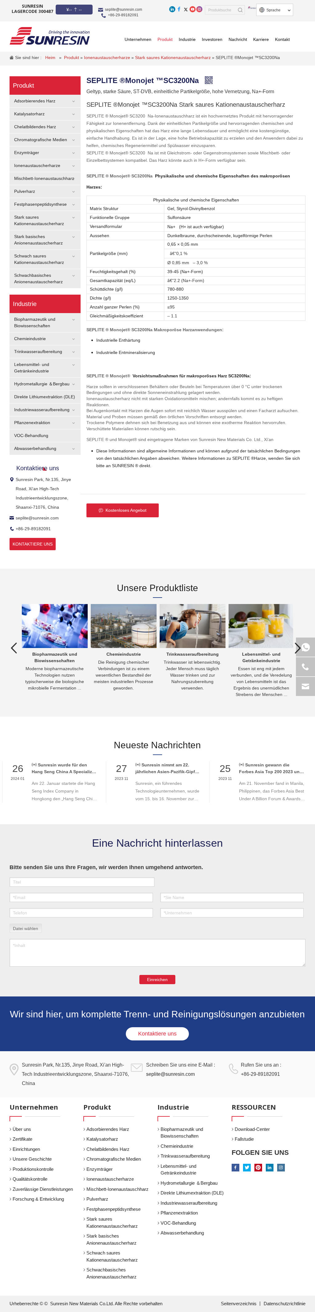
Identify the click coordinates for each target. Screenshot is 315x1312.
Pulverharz (24, 191)
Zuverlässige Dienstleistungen (43, 1189)
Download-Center (252, 1129)
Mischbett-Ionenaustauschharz (44, 178)
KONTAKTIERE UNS (33, 544)
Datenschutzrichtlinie (284, 1303)
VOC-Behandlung (31, 435)
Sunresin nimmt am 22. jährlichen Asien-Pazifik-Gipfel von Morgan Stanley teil (167, 768)
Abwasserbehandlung (35, 448)
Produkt (72, 57)
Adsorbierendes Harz (34, 100)
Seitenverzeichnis (239, 1303)
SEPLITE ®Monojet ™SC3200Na (248, 57)
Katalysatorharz (29, 113)
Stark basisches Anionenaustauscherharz (111, 1239)
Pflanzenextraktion (32, 422)
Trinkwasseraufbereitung (38, 351)
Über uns (22, 1129)
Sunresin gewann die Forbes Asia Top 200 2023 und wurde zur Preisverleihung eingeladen (270, 768)
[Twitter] (186, 9)
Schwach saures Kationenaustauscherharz (112, 1256)
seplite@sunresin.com (123, 9)
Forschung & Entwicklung (38, 1199)
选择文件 (25, 927)
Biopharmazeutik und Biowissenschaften (182, 1133)
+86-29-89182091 (123, 15)
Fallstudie (244, 1139)
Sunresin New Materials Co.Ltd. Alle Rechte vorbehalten (106, 1303)
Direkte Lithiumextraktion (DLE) (44, 396)
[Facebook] (179, 9)
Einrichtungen (26, 1149)
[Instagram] (199, 9)
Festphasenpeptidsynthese (40, 204)
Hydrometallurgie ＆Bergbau (42, 383)
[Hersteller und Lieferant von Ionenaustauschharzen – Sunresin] (50, 36)
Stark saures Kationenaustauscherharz (173, 57)
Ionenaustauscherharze (107, 57)
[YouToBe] (192, 9)
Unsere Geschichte (32, 1159)
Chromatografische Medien (40, 139)
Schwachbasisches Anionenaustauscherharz (111, 1273)
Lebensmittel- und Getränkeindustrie (178, 1169)
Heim (51, 57)
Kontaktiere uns (157, 1034)
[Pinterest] (258, 1167)
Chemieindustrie (30, 338)
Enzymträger (26, 152)
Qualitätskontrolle (30, 1179)
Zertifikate (22, 1139)
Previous (14, 648)
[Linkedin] (172, 9)
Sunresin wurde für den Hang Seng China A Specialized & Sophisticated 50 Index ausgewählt (64, 768)
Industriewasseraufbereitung (42, 409)
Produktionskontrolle (33, 1169)
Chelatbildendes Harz (35, 126)
